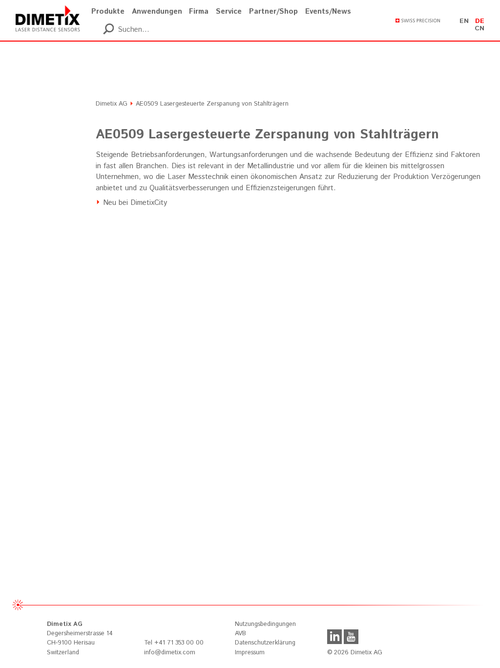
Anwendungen (157, 11)
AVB (240, 633)
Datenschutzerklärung (265, 642)
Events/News (328, 11)
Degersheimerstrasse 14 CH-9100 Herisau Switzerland (80, 638)
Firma (198, 11)
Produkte (108, 11)
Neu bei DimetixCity (135, 203)
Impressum (250, 652)
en (464, 21)
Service (229, 11)
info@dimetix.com (169, 652)
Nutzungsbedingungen (265, 624)
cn (479, 28)
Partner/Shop (273, 11)
